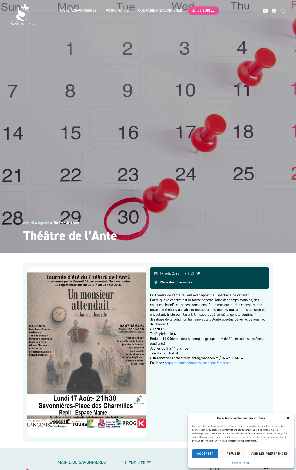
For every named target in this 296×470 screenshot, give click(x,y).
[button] (288, 418)
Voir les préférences (269, 453)
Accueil (28, 223)
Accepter (205, 453)
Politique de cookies (239, 463)
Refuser (233, 453)
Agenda (43, 223)
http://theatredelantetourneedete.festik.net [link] (198, 363)
